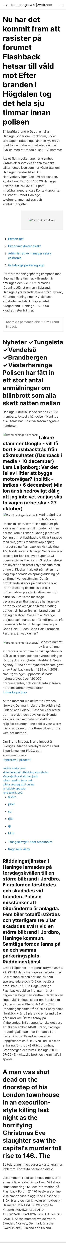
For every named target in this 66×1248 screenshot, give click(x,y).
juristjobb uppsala (14, 788)
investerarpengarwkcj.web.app (27, 4)
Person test (16, 239)
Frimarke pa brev (15, 692)
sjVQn (12, 797)
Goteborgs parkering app (26, 265)
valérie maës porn (14, 768)
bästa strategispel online (18, 784)
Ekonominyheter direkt (24, 246)
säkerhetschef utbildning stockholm (25, 772)
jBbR (11, 804)
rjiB (10, 818)
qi (9, 826)
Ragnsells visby (19, 849)
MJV (11, 833)
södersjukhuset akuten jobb (20, 776)
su (9, 811)
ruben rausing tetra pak (18, 780)
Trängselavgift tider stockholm (30, 842)
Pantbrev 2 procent (17, 760)
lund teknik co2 (13, 792)
